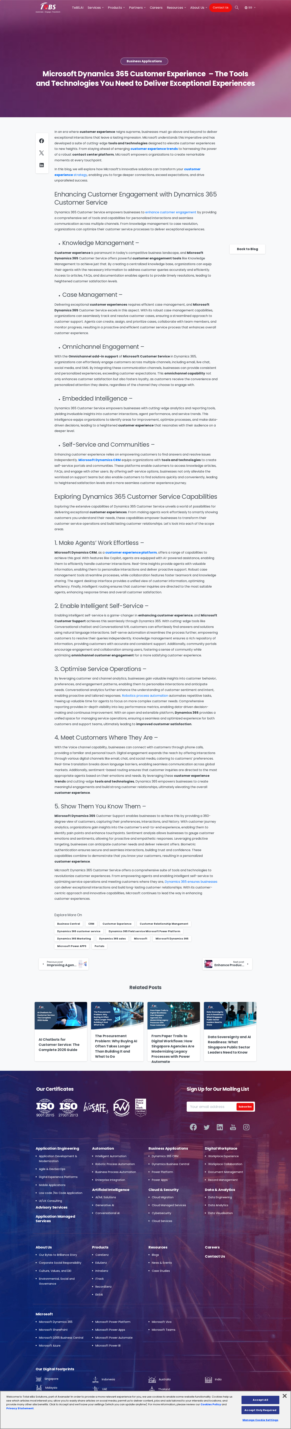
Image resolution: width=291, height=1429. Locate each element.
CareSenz (102, 1255)
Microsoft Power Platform (112, 1322)
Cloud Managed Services (169, 1205)
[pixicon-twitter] (206, 1127)
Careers (212, 1247)
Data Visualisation (220, 1213)
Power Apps (160, 1180)
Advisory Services (52, 1207)
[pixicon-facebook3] (193, 1127)
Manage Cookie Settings (260, 1420)
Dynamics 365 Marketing (74, 938)
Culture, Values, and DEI (55, 1271)
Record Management (223, 1180)
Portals (99, 946)
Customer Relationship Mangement (164, 923)
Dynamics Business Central (170, 1164)
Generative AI (104, 1205)
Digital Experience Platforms (58, 1177)
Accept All (260, 1400)
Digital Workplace (221, 1148)
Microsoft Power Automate (114, 1338)
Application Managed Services (55, 1218)
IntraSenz (101, 1271)
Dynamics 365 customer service (78, 931)
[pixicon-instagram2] (246, 1127)
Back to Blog (247, 249)
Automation (103, 1148)
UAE (104, 1389)
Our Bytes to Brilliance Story (58, 1255)
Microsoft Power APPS (71, 946)
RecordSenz (103, 1287)
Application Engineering (57, 1148)
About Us (44, 1247)
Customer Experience (117, 923)
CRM (91, 923)
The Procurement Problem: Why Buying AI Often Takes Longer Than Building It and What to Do (116, 1046)
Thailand (163, 1389)
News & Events (162, 1263)
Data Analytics (218, 1205)
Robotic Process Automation (115, 1164)
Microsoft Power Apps (110, 1330)
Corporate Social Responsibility (60, 1263)
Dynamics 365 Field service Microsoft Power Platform (144, 931)
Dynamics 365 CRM (165, 1156)
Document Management (225, 1172)
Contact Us (215, 1256)
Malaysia (51, 1388)
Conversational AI (107, 1213)
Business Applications (168, 1148)
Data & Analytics (220, 1189)
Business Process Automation (115, 1172)
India (218, 1379)
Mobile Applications (52, 1185)
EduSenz (101, 1263)
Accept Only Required (260, 1410)
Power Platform (162, 1172)
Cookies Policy (211, 1404)
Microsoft (140, 938)
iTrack (99, 1279)
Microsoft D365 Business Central (61, 1338)
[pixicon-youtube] (233, 1127)
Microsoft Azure (50, 1346)
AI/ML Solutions (105, 1197)
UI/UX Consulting (50, 1201)
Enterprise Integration (110, 1180)
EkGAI (99, 1295)
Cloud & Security (163, 1189)
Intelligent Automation (110, 1156)
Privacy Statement (20, 1408)
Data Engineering (220, 1197)
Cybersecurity (161, 1213)
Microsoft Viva (161, 1322)
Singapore (51, 1379)
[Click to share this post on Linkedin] (42, 165)
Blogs (155, 1255)
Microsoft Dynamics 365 (172, 938)
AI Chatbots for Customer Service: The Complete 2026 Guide (59, 1044)
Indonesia (108, 1379)
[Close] (284, 1396)
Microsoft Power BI (108, 1346)
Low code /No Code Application (60, 1193)
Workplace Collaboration (225, 1164)
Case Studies (161, 1271)
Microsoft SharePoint (53, 1330)
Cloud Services (162, 1221)
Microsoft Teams (163, 1330)
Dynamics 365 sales (112, 938)
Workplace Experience (223, 1156)
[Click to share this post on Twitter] (42, 153)
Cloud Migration (163, 1197)
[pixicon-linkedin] (219, 1127)
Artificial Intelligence (110, 1189)
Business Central (68, 923)
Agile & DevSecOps (52, 1169)
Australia (164, 1379)
